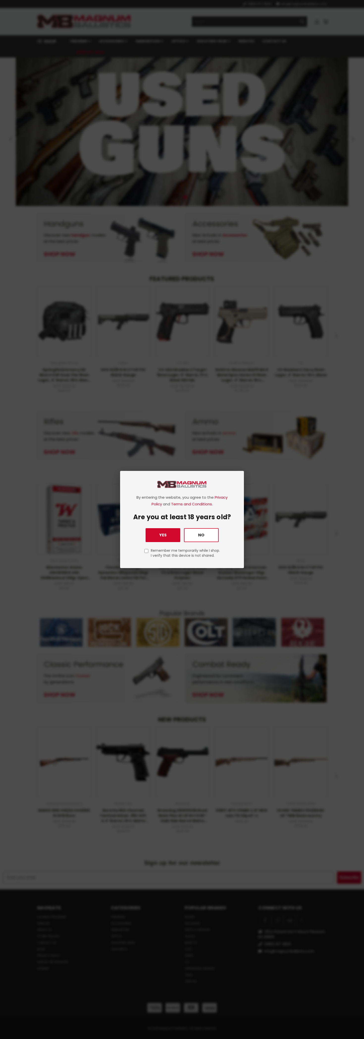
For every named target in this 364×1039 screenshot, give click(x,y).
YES (163, 535)
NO (201, 535)
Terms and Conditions (191, 504)
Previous (351, 1023)
